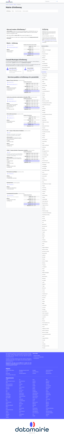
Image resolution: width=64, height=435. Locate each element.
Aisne (33, 379)
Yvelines (7, 417)
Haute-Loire (48, 393)
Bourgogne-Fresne (45, 151)
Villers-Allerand (45, 324)
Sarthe (47, 409)
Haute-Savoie (35, 394)
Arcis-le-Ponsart (45, 160)
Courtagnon (44, 266)
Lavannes (44, 316)
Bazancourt (44, 224)
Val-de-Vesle (44, 141)
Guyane (47, 391)
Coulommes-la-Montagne (46, 212)
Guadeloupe (35, 391)
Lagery (43, 270)
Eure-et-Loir (21, 390)
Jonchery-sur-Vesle (45, 251)
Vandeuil (43, 83)
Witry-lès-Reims (45, 69)
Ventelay (43, 343)
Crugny (43, 232)
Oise (33, 406)
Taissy (43, 158)
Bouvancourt (44, 230)
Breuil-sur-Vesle (45, 249)
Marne (15, 4)
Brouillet (43, 257)
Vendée (7, 415)
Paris (7, 408)
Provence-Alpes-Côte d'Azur (11, 374)
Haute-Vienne (48, 394)
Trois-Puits (44, 187)
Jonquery (43, 98)
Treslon (43, 197)
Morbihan (34, 405)
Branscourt (44, 295)
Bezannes (44, 288)
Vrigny (43, 97)
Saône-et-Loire (35, 409)
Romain (43, 320)
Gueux (43, 326)
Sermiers (43, 274)
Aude (20, 382)
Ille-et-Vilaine (8, 397)
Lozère (20, 402)
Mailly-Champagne (45, 272)
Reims (43, 48)
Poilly (43, 237)
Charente (47, 384)
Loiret (34, 400)
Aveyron (34, 382)
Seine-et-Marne (22, 411)
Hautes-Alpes (8, 396)
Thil (43, 222)
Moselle (47, 405)
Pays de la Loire (48, 373)
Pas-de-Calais (21, 408)
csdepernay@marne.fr (12, 101)
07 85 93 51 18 (10, 115)
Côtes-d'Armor (21, 387)
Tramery (43, 116)
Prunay (43, 218)
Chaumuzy (44, 89)
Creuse (34, 387)
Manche (47, 402)
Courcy (43, 291)
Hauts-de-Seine (35, 396)
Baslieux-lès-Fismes (45, 125)
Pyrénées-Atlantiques (49, 408)
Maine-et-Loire (35, 402)
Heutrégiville (44, 166)
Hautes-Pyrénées (22, 396)
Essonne (47, 388)
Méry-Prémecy (44, 79)
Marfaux (43, 262)
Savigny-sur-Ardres (45, 328)
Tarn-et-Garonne (36, 412)
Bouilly (43, 228)
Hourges (43, 112)
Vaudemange (44, 199)
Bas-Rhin (47, 382)
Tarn (20, 412)
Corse (7, 371)
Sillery (43, 243)
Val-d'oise (7, 414)
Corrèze (34, 385)
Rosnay (43, 95)
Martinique (21, 403)
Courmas (43, 307)
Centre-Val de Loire (49, 370)
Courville (43, 77)
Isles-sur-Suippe (45, 261)
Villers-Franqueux (45, 313)
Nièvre (7, 406)
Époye (43, 234)
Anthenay (8, 11)
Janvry (43, 178)
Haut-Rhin (7, 393)
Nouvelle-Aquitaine (22, 373)
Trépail (43, 185)
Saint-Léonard (44, 139)
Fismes (43, 61)
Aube (7, 382)
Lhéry (43, 106)
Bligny (43, 303)
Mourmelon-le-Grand (46, 67)
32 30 (9, 132)
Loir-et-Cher (48, 399)
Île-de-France (48, 371)
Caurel (43, 289)
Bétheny (43, 57)
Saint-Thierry (44, 311)
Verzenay (44, 118)
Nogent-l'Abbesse (45, 247)
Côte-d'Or (7, 387)
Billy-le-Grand (44, 73)
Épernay (43, 51)
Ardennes (47, 381)
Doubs (20, 388)
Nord (20, 406)
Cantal (34, 384)
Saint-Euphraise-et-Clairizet (47, 114)
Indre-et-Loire (35, 397)
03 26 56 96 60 (10, 195)
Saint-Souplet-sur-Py (45, 322)
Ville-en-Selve (44, 85)
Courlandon (44, 305)
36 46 (9, 152)
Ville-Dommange (45, 210)
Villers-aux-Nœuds (45, 145)
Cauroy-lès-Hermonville (46, 334)
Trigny (43, 286)
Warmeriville (44, 253)
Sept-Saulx (44, 220)
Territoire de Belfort (49, 412)
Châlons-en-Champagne (46, 49)
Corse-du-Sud (48, 385)
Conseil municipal (18, 11)
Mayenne (34, 403)
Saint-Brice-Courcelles (46, 131)
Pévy (43, 181)
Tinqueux (44, 55)
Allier (47, 379)
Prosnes (43, 347)
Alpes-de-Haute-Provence (10, 381)
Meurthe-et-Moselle (9, 405)
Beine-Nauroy (44, 276)
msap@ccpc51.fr (11, 117)
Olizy (43, 124)
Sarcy (43, 172)
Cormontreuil (44, 59)
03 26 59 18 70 (10, 82)
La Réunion (21, 399)
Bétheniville (44, 120)
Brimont (43, 87)
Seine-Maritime (35, 411)
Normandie (8, 373)
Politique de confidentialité (39, 357)
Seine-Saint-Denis (49, 411)
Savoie (7, 411)
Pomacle (43, 108)
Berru (43, 245)
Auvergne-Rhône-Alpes (10, 370)
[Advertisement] (32, 19)
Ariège (7, 379)
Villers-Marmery (45, 201)
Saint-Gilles (44, 168)
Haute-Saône (21, 394)
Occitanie (34, 373)
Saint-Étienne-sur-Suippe (46, 183)
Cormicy (43, 207)
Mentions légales (37, 355)
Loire (7, 400)
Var (33, 414)
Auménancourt (45, 174)
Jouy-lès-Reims (44, 195)
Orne (47, 406)
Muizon (43, 235)
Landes (34, 399)
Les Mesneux (44, 179)
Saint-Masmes (44, 241)
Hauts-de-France (35, 371)
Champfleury (44, 75)
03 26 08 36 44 (10, 173)
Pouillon (43, 127)
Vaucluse (47, 414)
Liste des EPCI (36, 358)
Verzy (43, 143)
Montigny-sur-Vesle (45, 345)
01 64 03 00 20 (10, 184)
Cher (20, 385)
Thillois (43, 301)
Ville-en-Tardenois (45, 330)
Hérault (47, 396)
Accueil (7, 4)
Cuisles (43, 193)
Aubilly (43, 149)
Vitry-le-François (45, 53)
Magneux (43, 284)
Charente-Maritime (9, 385)
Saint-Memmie (44, 63)
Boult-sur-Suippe (45, 332)
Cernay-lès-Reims (45, 315)
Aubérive (43, 255)
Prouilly (43, 340)
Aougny (43, 135)
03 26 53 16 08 (10, 45)
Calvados (20, 384)
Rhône (20, 409)
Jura (6, 399)
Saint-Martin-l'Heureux (46, 104)
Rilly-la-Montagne (45, 129)
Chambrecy (44, 189)
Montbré (43, 208)
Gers (7, 391)
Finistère (34, 390)
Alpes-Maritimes (22, 381)
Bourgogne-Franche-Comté (24, 370)
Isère (47, 397)
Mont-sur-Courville (45, 100)
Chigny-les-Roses (45, 205)
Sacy (43, 342)
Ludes (43, 282)
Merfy (43, 318)
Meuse (20, 405)
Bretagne (34, 370)
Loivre (43, 336)
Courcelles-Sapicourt (46, 91)
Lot (46, 400)
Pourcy (43, 137)
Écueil (43, 268)
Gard (47, 390)
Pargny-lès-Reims (45, 338)
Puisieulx (43, 239)
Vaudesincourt (44, 293)
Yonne (47, 415)
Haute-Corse (21, 393)
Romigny (43, 309)
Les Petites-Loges (45, 154)
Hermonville (44, 176)
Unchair (43, 133)
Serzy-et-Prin (44, 156)
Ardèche (34, 381)
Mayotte (47, 403)
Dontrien (43, 297)
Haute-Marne (8, 394)
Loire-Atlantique (22, 400)
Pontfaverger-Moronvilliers (47, 102)
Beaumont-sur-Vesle (45, 162)
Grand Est (11, 4)
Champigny (44, 164)
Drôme (34, 388)
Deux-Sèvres (48, 387)
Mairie (13, 11)
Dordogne (7, 388)
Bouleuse (44, 278)
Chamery (43, 191)
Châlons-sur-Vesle (45, 122)
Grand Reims (43, 71)
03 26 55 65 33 (10, 99)
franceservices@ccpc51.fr (12, 84)
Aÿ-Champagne (45, 65)
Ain (19, 379)
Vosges (34, 415)
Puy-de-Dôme (35, 408)
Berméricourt (44, 226)
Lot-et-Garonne (8, 402)
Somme (7, 412)
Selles (43, 81)
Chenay (43, 259)
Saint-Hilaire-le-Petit (45, 170)
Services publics (25, 11)
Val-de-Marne (21, 414)
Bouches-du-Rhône (9, 384)
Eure (6, 390)
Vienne (20, 415)
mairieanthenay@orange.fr (13, 47)
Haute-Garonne (35, 393)
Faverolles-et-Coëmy (45, 214)
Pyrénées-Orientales (9, 409)
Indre (20, 397)
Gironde (20, 391)
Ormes (43, 93)
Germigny (44, 280)
